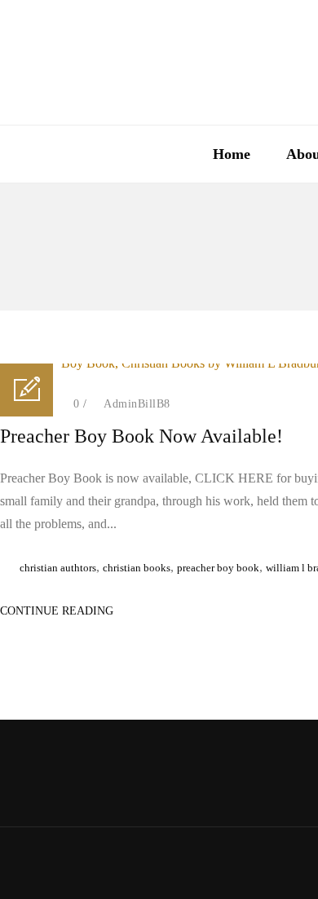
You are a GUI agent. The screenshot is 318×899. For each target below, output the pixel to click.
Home (231, 154)
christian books (136, 568)
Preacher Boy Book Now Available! (141, 436)
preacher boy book (218, 568)
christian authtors (58, 568)
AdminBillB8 (137, 404)
